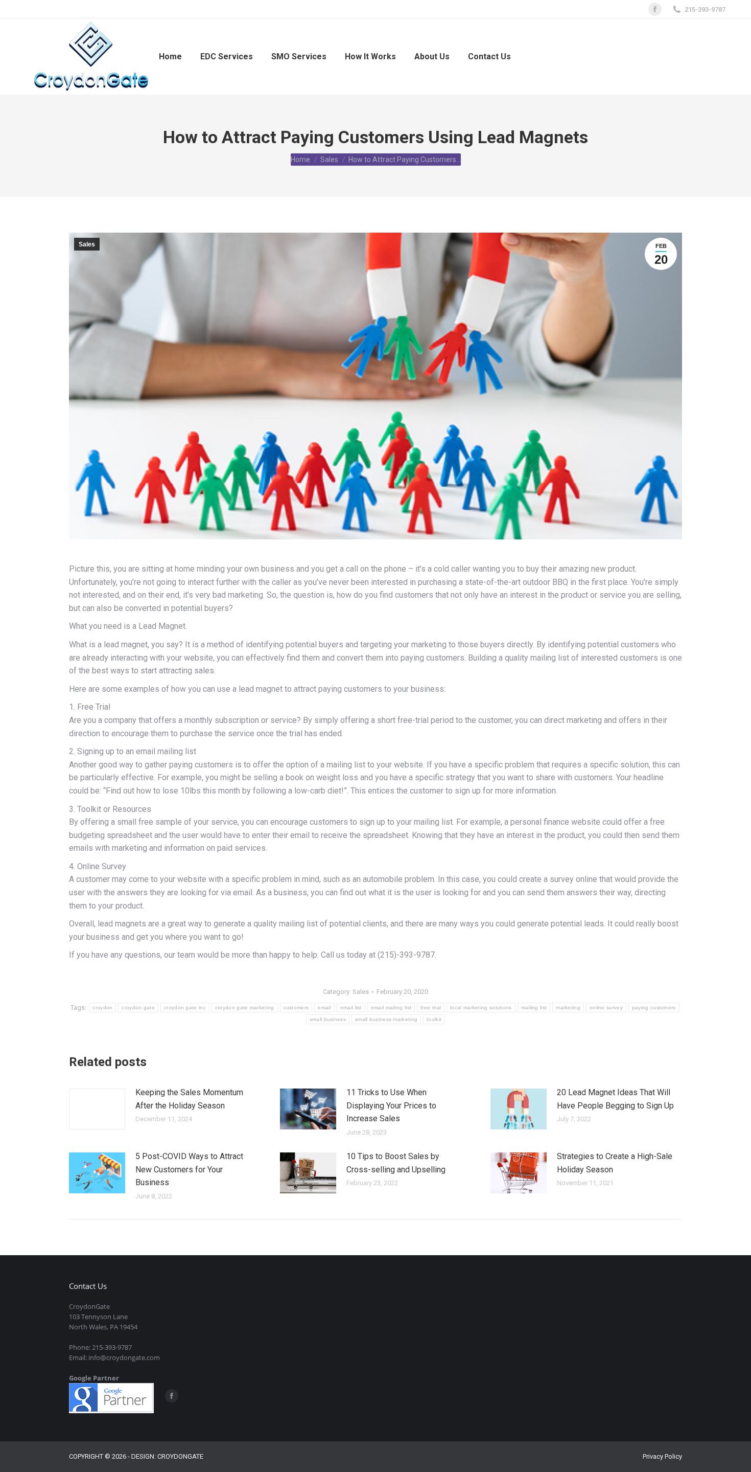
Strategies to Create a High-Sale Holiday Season (614, 1162)
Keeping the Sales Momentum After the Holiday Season (189, 1099)
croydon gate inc (185, 1007)
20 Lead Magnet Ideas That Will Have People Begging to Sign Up (615, 1099)
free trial (430, 1007)
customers (296, 1007)
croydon (102, 1007)
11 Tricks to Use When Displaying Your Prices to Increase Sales (391, 1105)
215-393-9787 (705, 9)
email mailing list (391, 1007)
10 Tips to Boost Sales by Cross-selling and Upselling (395, 1162)
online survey (606, 1007)
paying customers (654, 1007)
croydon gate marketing (244, 1007)
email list (351, 1007)
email (324, 1007)
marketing (568, 1007)
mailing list (534, 1007)
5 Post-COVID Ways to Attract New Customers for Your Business (189, 1169)
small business (328, 1019)
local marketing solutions (481, 1007)
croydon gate (138, 1007)
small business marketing (386, 1019)
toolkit (434, 1019)
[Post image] (97, 1109)
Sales (87, 244)
